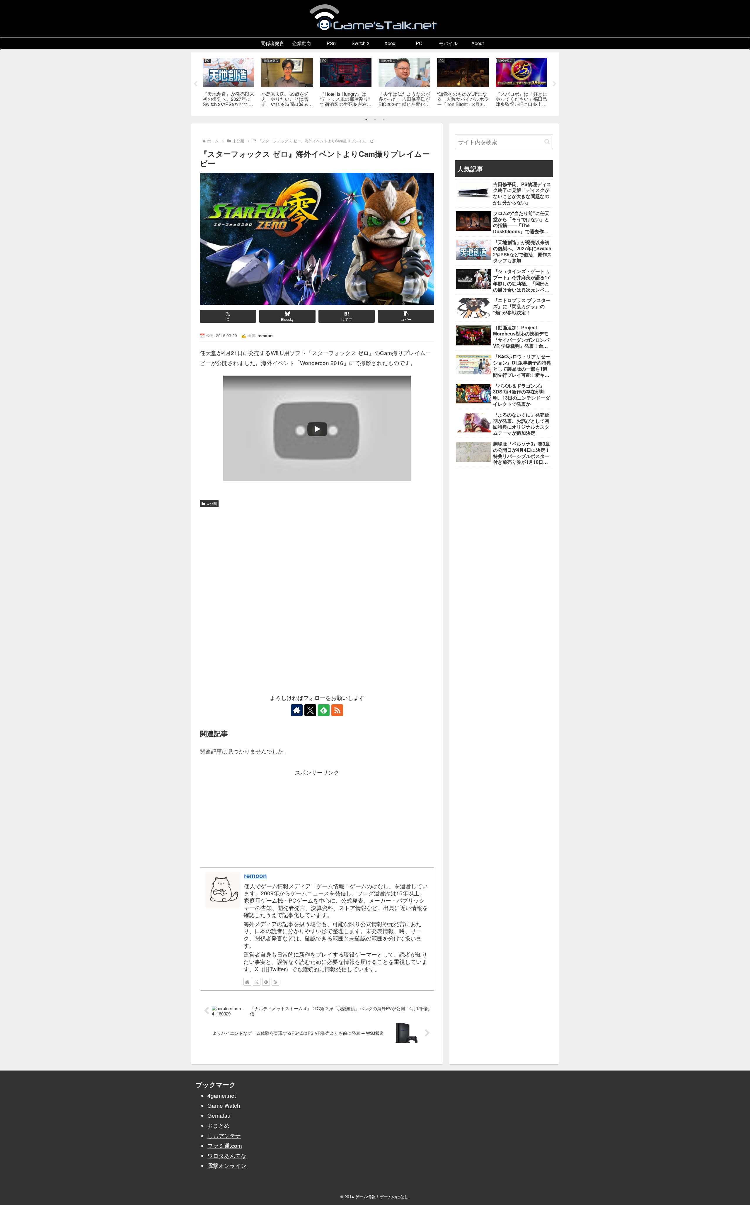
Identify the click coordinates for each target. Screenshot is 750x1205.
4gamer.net (221, 1095)
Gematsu (219, 1115)
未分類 (211, 503)
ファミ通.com (224, 1145)
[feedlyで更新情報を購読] (324, 710)
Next (555, 84)
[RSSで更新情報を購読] (337, 710)
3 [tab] (384, 119)
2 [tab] (375, 119)
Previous (195, 84)
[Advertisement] (317, 554)
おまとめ (218, 1125)
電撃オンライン (226, 1165)
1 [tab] (366, 119)
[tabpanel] (228, 83)
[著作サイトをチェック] (297, 710)
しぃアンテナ (224, 1135)
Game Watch (223, 1105)
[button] (406, 316)
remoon (255, 875)
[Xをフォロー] (310, 710)
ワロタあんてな (226, 1155)
